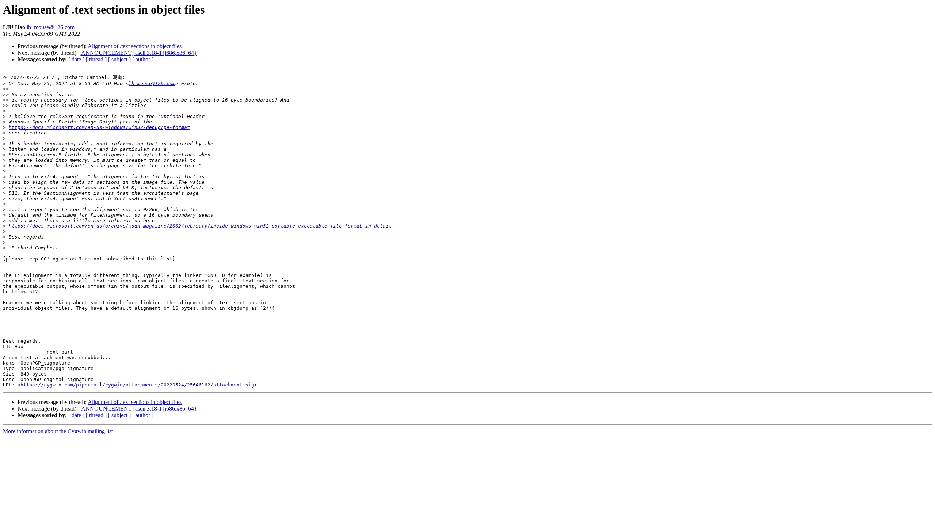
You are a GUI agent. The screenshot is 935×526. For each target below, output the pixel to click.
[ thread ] (96, 59)
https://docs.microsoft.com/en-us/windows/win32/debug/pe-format (99, 127)
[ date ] (76, 59)
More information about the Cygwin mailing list (58, 431)
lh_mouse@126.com (51, 27)
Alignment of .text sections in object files (135, 46)
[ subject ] (119, 59)
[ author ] (142, 59)
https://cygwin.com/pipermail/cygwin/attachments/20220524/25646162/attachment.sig (137, 385)
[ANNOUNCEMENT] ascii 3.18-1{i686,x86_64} (138, 53)
